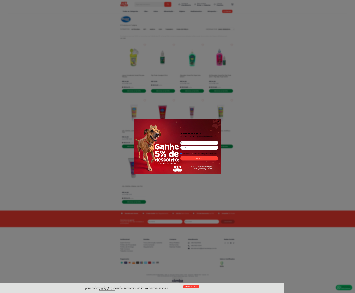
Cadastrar (199, 158)
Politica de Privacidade (207, 153)
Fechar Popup (219, 122)
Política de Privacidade (107, 290)
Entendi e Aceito (191, 286)
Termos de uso (196, 153)
